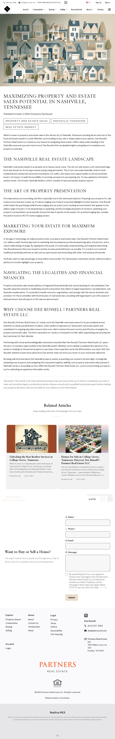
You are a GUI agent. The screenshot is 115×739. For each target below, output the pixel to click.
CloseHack (64, 698)
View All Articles (12, 497)
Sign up (98, 2)
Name (71, 517)
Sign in (107, 2)
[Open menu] (109, 9)
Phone (72, 529)
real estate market (21, 127)
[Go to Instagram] (65, 2)
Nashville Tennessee (69, 120)
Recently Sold (76, 10)
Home (31, 630)
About (88, 10)
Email (71, 540)
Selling (62, 10)
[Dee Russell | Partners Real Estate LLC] (57, 667)
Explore (9, 615)
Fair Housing (56, 634)
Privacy (72, 590)
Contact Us (33, 623)
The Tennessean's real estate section (78, 259)
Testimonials (34, 626)
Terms (102, 587)
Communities (38, 10)
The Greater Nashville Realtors (31, 180)
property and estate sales (27, 120)
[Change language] (88, 2)
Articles (100, 10)
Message (72, 552)
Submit (71, 597)
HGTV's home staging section (35, 215)
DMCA (53, 627)
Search (25, 10)
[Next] (110, 499)
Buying (51, 10)
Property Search (13, 619)
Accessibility (56, 630)
